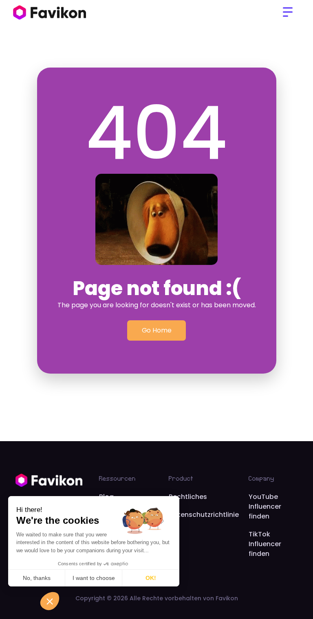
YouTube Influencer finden (265, 506)
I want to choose (94, 578)
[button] (288, 12)
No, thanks (37, 578)
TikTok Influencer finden (265, 543)
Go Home (157, 330)
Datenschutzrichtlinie (204, 514)
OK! (150, 578)
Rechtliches (188, 496)
